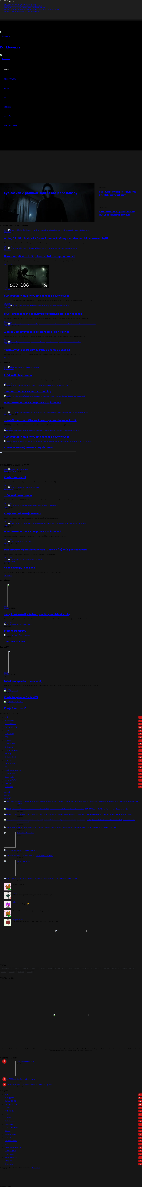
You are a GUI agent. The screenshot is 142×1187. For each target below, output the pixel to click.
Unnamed (7, 543)
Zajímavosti (9, 747)
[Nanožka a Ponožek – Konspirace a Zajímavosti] (44, 396)
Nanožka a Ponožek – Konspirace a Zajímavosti (32, 402)
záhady (30, 972)
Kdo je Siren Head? (15, 477)
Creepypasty (9, 720)
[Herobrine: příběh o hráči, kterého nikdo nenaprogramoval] (38, 827)
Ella (14, 902)
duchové (25, 968)
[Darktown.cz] (5, 59)
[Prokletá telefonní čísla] (10, 847)
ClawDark (7, 232)
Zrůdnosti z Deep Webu (18, 375)
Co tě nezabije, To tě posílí (20, 567)
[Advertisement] (71, 166)
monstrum (59, 968)
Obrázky (8, 753)
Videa (7, 737)
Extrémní (8, 740)
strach (106, 968)
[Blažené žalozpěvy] (18, 624)
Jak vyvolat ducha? (24, 861)
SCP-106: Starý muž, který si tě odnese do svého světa (36, 295)
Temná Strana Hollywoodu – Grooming (27, 391)
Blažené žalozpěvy (15, 630)
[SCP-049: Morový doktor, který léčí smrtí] (47, 441)
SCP (6, 767)
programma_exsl (18, 920)
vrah (3, 972)
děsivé (35, 968)
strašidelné (115, 968)
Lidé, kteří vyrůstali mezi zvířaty (23, 681)
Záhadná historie (10, 757)
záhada (21, 972)
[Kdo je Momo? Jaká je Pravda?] (29, 878)
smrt (97, 968)
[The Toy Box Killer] (17, 635)
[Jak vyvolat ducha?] (10, 875)
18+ (5, 97)
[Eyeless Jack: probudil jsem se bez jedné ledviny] (56, 801)
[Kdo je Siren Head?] (13, 702)
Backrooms (9, 787)
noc (76, 968)
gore (50, 968)
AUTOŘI (7, 116)
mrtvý (69, 968)
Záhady (7, 730)
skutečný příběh (86, 968)
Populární (7, 795)
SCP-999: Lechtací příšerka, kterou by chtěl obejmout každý (23, 6)
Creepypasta (9, 777)
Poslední (7, 792)
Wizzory (14, 471)
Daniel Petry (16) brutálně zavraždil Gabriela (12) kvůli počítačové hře (45, 549)
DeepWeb (8, 783)
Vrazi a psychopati (11, 750)
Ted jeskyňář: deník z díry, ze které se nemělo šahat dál (37, 350)
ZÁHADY (7, 88)
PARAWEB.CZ (10, 724)
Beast (6, 471)
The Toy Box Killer (14, 641)
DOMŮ (6, 70)
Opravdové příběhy (11, 780)
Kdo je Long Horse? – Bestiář (21, 697)
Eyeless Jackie (9, 369)
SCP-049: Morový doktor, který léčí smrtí (28, 447)
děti (43, 968)
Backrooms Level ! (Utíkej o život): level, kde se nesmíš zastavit (25, 7)
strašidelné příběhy (128, 968)
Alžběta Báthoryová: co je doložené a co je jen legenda (36, 331)
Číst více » (8, 246)
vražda (12, 972)
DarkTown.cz (36, 1168)
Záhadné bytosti (10, 773)
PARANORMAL (11, 727)
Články (7, 717)
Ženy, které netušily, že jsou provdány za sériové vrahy (37, 614)
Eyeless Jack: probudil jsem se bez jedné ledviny (20, 4)
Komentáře (7, 798)
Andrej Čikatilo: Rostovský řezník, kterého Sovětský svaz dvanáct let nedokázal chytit (32, 9)
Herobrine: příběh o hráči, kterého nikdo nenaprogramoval (23, 11)
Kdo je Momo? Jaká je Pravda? (22, 513)
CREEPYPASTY (10, 79)
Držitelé (16, 968)
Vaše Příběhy (9, 734)
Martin (15, 893)
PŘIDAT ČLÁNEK (10, 125)
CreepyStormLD (9, 561)
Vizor (9, 471)
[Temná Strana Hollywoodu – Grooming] (36, 385)
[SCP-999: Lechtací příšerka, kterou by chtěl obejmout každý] (44, 809)
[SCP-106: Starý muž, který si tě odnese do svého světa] (42, 430)
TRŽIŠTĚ (7, 107)
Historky (8, 760)
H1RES (6, 608)
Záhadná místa (10, 744)
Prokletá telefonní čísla (25, 833)
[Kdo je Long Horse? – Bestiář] (11, 691)
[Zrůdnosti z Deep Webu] (19, 856)
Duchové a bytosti (11, 763)
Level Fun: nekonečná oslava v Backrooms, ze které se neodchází (43, 313)
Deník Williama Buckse (13, 770)
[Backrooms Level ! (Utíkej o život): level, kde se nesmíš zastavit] (44, 814)
